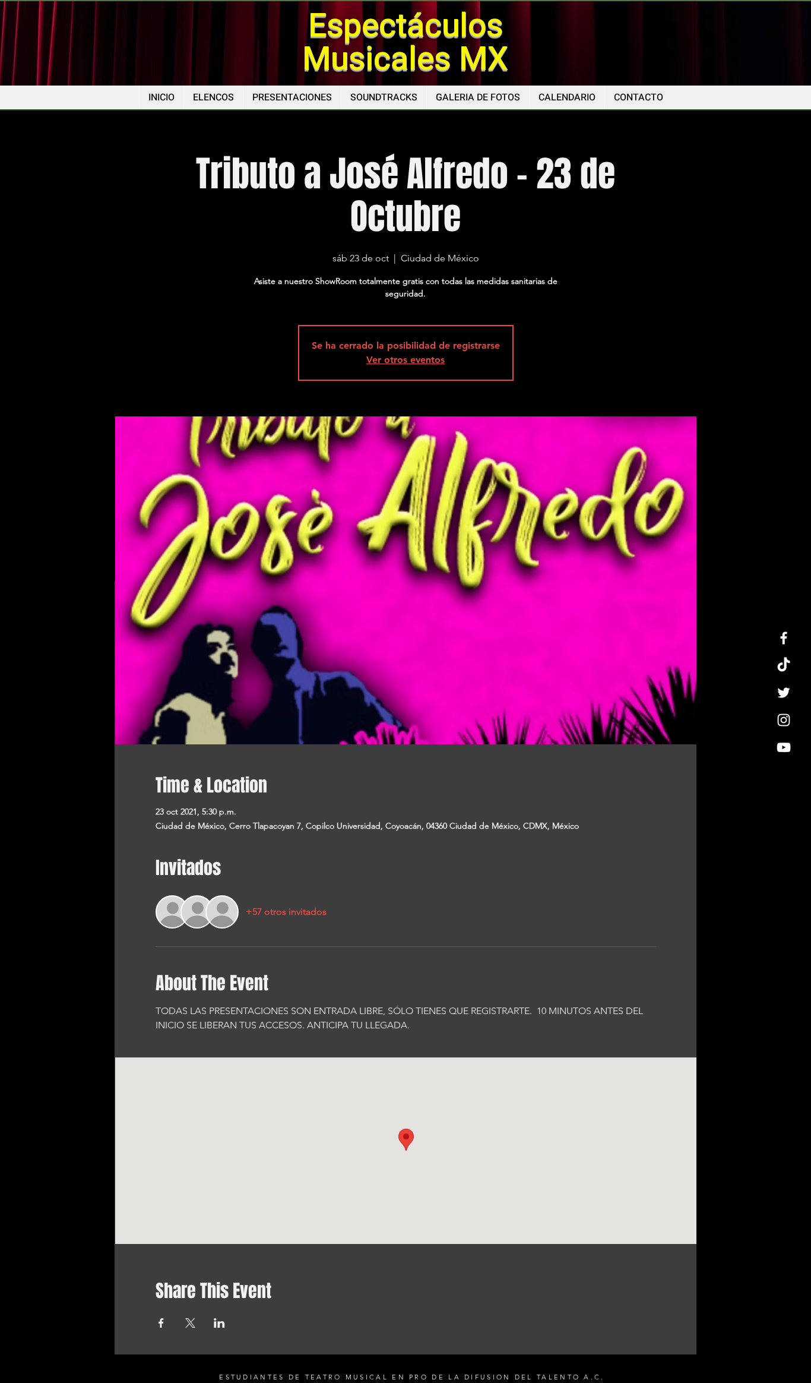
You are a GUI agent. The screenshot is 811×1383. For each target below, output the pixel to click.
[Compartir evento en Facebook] (161, 1323)
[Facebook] (783, 638)
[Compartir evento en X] (190, 1323)
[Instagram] (783, 720)
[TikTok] (783, 665)
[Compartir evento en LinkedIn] (219, 1323)
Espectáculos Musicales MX (405, 42)
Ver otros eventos (405, 359)
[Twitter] (783, 692)
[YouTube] (783, 747)
